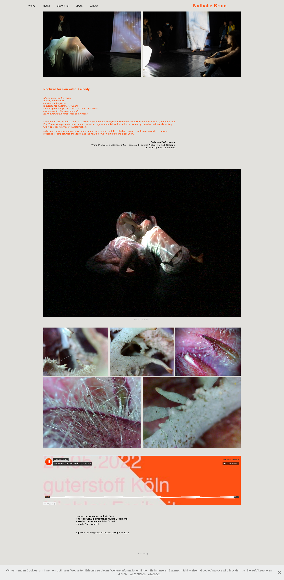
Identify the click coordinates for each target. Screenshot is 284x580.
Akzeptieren (138, 574)
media (46, 5)
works (31, 5)
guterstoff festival (102, 532)
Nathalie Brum (224, 5)
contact (94, 5)
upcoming (63, 5)
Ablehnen (154, 574)
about (79, 5)
